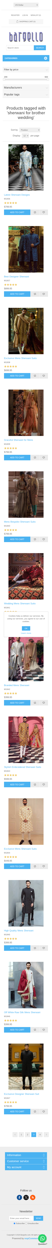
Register (15, 15)
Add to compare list (34, 212)
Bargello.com (22, 1245)
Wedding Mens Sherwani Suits (20, 603)
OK (26, 628)
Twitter (26, 1197)
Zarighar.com (36, 1245)
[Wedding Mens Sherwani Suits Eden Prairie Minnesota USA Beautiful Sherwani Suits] (26, 576)
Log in (25, 15)
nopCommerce (32, 1238)
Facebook (19, 1197)
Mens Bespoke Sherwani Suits (20, 521)
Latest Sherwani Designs (17, 195)
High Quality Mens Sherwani (18, 930)
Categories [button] (11, 58)
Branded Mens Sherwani (16, 685)
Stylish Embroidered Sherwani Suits (22, 767)
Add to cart (17, 212)
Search (40, 48)
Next (46, 1134)
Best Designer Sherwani (16, 276)
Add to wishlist (43, 212)
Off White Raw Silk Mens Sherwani (22, 1012)
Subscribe (20, 1223)
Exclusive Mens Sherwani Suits (20, 358)
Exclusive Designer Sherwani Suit (21, 1094)
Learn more (26, 633)
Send (38, 1218)
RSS (32, 1197)
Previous (15, 1134)
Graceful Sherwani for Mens (18, 440)
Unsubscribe (33, 1223)
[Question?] (42, 1238)
